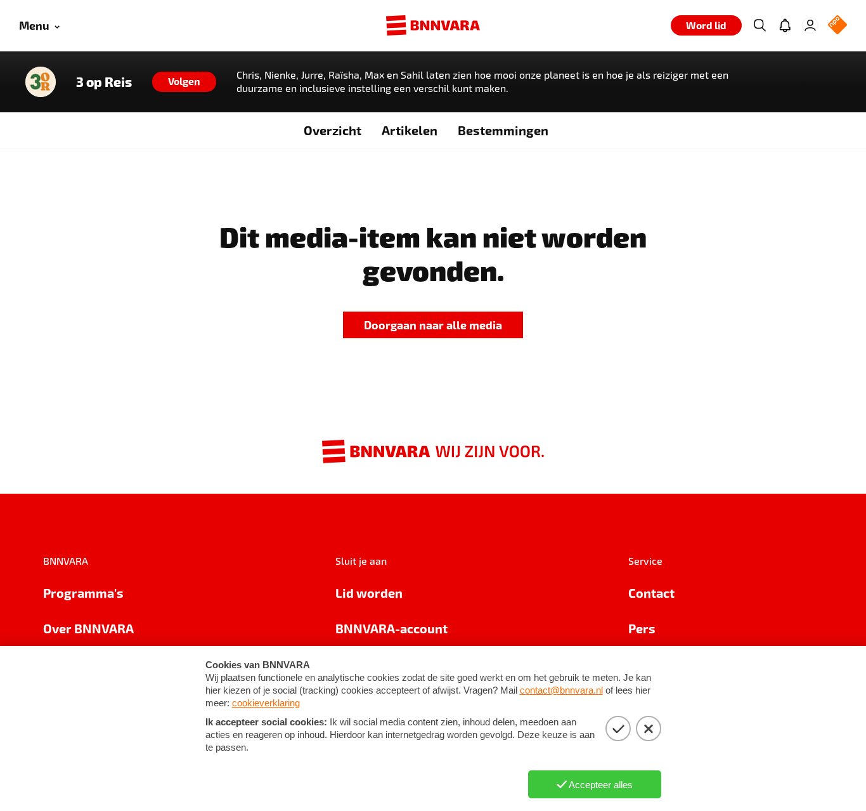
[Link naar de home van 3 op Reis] (40, 82)
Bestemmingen (503, 130)
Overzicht (332, 130)
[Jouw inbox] (784, 25)
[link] (433, 325)
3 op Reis (104, 81)
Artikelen (409, 130)
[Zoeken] (759, 25)
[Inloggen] (810, 25)
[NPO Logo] (837, 25)
